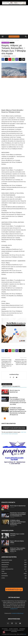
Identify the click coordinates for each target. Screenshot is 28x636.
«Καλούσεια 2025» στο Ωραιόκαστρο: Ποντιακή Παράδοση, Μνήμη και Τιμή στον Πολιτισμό (20, 362)
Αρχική (2, 40)
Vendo (25, 634)
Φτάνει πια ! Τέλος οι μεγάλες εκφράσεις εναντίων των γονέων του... (17, 550)
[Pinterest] (9, 59)
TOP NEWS (17, 40)
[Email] (20, 59)
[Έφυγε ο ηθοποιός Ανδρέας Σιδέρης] (5, 542)
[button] (2, 37)
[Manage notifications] (4, 632)
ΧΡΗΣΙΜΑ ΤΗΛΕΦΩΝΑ (13, 628)
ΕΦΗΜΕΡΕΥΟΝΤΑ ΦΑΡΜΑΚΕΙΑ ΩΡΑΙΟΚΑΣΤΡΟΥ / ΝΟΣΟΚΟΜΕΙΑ (14, 631)
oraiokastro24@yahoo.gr (17, 613)
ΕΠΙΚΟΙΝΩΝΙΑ (22, 628)
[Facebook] (2, 59)
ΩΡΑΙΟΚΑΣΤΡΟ (4, 393)
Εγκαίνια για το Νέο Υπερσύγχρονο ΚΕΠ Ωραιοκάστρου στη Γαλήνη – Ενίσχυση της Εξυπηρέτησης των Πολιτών (7, 363)
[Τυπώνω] (23, 59)
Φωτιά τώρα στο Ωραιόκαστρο (18, 505)
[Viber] (16, 59)
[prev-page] (2, 418)
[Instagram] (14, 377)
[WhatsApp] (13, 59)
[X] (6, 59)
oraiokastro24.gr (6, 56)
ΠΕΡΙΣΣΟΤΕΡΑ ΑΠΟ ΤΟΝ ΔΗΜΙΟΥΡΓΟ (11, 386)
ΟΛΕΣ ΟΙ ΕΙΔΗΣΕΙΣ (9, 40)
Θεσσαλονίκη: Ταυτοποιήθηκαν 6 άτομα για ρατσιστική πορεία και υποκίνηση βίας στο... (18, 514)
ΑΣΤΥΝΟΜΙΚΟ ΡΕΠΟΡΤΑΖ (4, 401)
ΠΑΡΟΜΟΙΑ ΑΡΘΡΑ (6, 384)
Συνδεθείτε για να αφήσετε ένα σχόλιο (14, 428)
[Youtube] (17, 377)
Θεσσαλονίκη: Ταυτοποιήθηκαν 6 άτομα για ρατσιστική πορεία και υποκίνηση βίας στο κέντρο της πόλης (18, 401)
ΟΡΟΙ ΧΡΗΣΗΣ (5, 628)
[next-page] (5, 418)
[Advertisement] (14, 20)
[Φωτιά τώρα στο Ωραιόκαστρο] (5, 392)
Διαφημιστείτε (14, 608)
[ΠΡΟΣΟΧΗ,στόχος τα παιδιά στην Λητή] (5, 535)
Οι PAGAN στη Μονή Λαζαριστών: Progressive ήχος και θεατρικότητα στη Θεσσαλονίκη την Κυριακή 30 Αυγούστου (18, 411)
